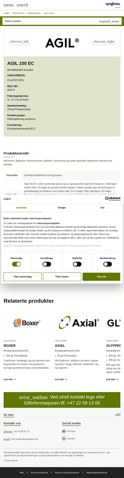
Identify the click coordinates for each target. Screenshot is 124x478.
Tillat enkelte (62, 276)
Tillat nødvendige (22, 276)
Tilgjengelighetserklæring (96, 473)
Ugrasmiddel (34, 13)
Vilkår (21, 473)
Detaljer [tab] (62, 207)
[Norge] (113, 3)
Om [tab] (102, 207)
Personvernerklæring (39, 473)
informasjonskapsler (48, 223)
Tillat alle (101, 276)
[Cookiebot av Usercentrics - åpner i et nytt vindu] (107, 199)
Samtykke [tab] (21, 207)
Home (6, 13)
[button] (10, 379)
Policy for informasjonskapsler (67, 473)
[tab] (62, 415)
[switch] (46, 264)
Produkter (18, 13)
